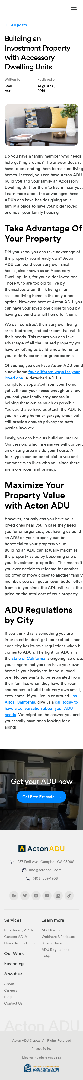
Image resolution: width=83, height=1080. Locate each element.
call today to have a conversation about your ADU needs (41, 708)
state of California (28, 658)
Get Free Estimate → (41, 796)
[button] (72, 8)
